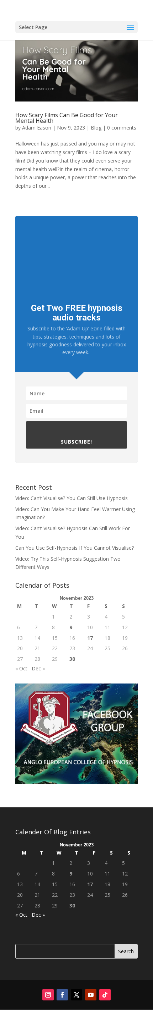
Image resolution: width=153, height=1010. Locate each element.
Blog (96, 127)
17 (90, 638)
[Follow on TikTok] (105, 994)
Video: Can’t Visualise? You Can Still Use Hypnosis (71, 498)
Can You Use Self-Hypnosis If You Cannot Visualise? (74, 547)
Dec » (38, 668)
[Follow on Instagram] (48, 994)
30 (72, 658)
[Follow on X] (76, 994)
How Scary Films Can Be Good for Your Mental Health (66, 118)
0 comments (121, 127)
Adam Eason (36, 127)
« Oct (21, 668)
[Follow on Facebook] (62, 994)
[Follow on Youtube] (90, 994)
